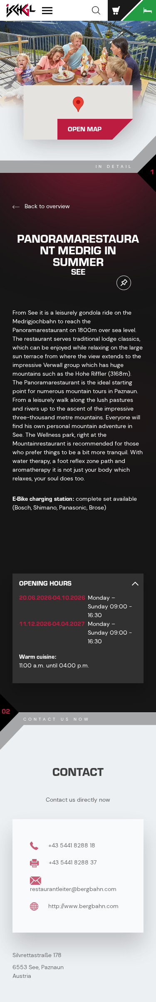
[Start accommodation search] (139, 10)
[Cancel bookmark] (124, 283)
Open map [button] (85, 129)
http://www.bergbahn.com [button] (83, 906)
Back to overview (46, 206)
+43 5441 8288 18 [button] (71, 845)
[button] (96, 10)
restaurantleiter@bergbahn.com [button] (73, 889)
